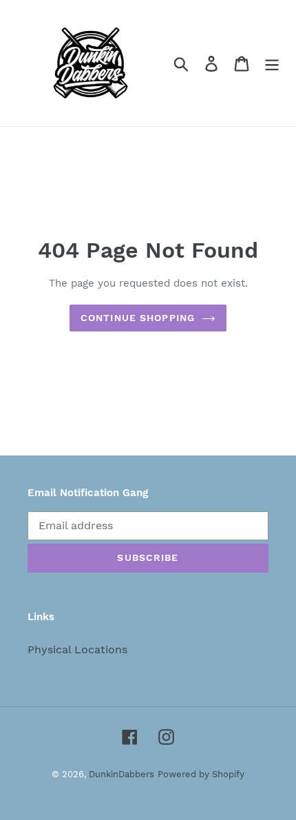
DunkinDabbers (121, 774)
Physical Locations (77, 649)
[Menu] (272, 63)
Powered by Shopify (201, 774)
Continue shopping (138, 317)
